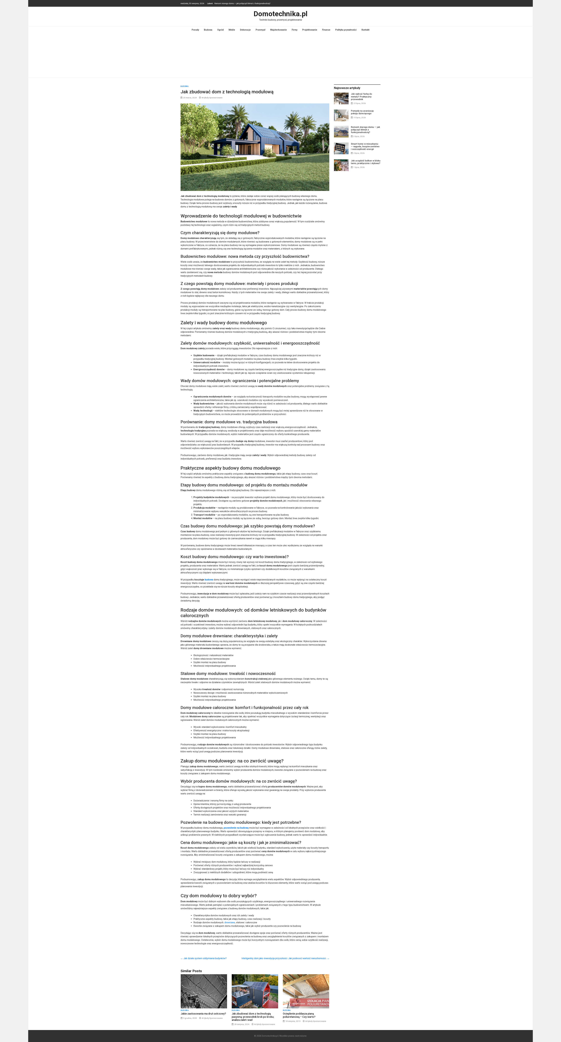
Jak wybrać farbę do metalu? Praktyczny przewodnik (361, 96)
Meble (232, 29)
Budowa (208, 29)
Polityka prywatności (346, 29)
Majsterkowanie (278, 29)
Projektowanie (309, 29)
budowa (209, 579)
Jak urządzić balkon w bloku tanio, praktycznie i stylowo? (239, 3)
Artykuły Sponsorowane (212, 97)
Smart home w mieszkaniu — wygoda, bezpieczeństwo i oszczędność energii (365, 146)
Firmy (294, 29)
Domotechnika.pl (281, 14)
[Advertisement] (280, 55)
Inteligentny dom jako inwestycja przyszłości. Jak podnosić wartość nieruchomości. (285, 958)
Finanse (326, 29)
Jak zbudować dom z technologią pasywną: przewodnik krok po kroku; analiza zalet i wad (253, 1016)
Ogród (220, 29)
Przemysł (260, 29)
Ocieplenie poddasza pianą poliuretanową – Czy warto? (299, 1015)
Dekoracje (245, 29)
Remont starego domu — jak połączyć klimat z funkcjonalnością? (365, 130)
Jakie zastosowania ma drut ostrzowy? (203, 1013)
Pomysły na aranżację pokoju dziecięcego (362, 112)
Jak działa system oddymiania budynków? (204, 958)
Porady (195, 29)
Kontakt (365, 29)
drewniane (229, 922)
